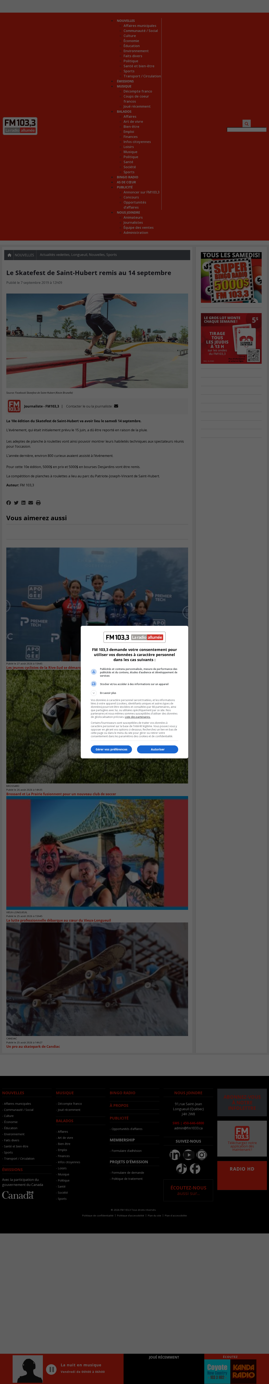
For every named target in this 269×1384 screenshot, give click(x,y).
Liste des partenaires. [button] (137, 717)
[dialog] (134, 692)
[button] (134, 693)
